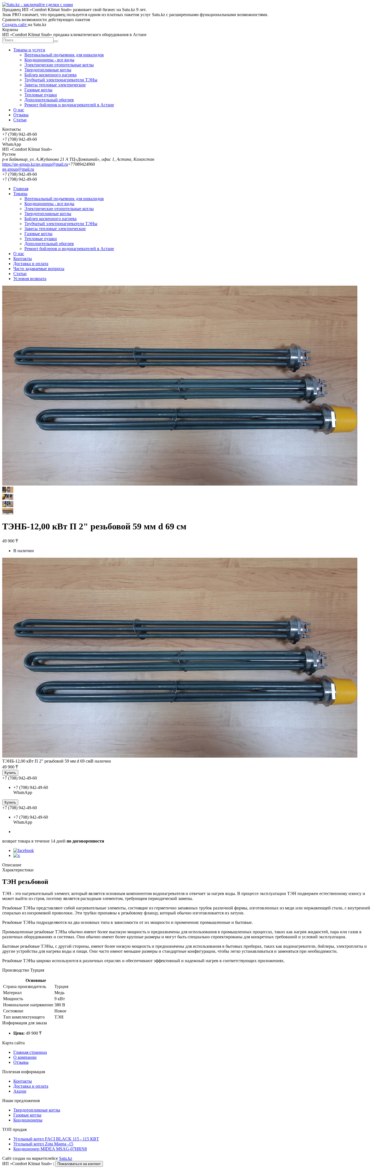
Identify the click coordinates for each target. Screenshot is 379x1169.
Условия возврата (29, 278)
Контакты (22, 258)
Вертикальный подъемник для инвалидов (64, 54)
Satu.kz (65, 1158)
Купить (10, 773)
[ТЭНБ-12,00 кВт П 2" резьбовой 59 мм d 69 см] (179, 756)
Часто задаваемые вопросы (38, 268)
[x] (16, 855)
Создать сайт (15, 24)
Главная (20, 188)
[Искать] (56, 41)
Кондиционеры (27, 1120)
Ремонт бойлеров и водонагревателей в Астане (69, 104)
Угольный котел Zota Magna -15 (43, 1144)
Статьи (20, 119)
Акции (19, 1091)
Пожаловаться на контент (79, 1164)
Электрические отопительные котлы (59, 64)
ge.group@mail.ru (52, 164)
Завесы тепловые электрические (55, 84)
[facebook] (23, 850)
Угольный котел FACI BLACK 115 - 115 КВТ (56, 1139)
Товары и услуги (29, 49)
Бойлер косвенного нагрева (50, 74)
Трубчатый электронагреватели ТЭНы (60, 79)
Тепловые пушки (40, 94)
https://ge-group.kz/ (19, 164)
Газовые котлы (38, 89)
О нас (18, 109)
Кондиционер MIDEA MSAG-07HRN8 (50, 1149)
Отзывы (21, 114)
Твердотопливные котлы (47, 69)
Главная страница (30, 1052)
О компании (25, 1057)
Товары (20, 193)
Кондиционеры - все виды (49, 59)
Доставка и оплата (30, 263)
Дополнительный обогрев (49, 99)
